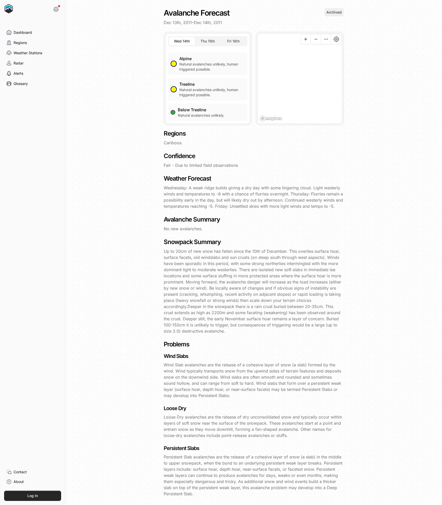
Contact (20, 472)
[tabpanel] (207, 83)
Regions (20, 42)
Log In (32, 495)
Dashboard (23, 32)
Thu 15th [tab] (208, 41)
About (19, 481)
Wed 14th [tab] (182, 41)
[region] (299, 78)
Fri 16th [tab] (233, 41)
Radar (19, 63)
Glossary (21, 83)
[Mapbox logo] (271, 119)
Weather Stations (28, 53)
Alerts (18, 73)
